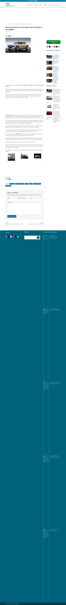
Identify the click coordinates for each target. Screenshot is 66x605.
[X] (50, 47)
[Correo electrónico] (52, 47)
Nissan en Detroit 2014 (36, 183)
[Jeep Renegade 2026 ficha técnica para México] (46, 565)
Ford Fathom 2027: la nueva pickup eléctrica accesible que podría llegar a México (56, 120)
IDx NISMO (26, 183)
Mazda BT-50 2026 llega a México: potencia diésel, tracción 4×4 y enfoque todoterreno (56, 75)
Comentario (9, 202)
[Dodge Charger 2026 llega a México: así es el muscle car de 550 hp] (49, 63)
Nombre (9, 198)
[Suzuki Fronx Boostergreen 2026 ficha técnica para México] (46, 345)
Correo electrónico (22, 198)
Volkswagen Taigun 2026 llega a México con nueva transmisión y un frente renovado (56, 81)
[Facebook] (47, 47)
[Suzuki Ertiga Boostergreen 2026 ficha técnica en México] (46, 418)
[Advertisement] (33, 14)
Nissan (6, 85)
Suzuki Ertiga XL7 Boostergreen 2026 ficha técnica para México (54, 237)
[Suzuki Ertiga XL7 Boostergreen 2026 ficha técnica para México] (46, 271)
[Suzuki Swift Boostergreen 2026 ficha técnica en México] (46, 492)
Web (31, 198)
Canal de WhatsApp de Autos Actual (53, 42)
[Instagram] (54, 47)
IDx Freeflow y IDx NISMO (20, 183)
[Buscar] (38, 237)
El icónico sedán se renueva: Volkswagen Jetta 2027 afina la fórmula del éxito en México (56, 57)
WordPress (16, 603)
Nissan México (8, 185)
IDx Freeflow (12, 183)
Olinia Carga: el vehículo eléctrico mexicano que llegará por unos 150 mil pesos (56, 107)
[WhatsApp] (59, 47)
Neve (6, 603)
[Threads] (56, 47)
